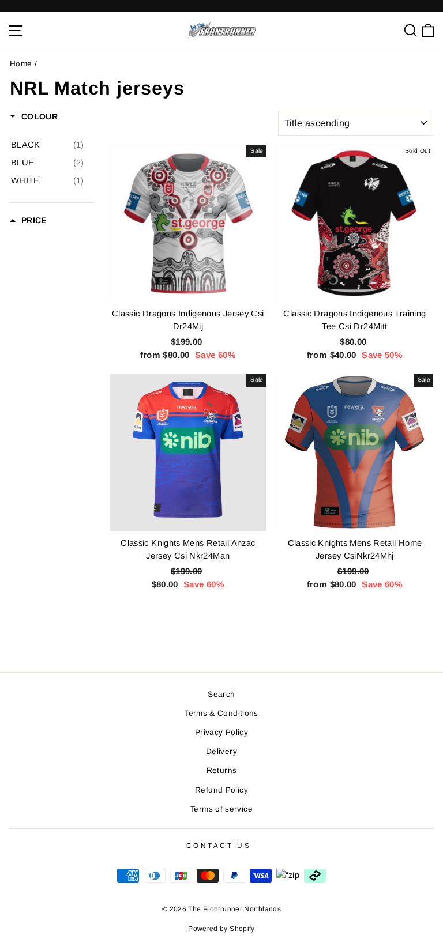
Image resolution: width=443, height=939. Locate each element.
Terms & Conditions (221, 713)
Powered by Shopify (221, 929)
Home (21, 63)
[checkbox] (47, 145)
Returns (222, 770)
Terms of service (221, 809)
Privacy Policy (221, 732)
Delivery (221, 751)
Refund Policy (221, 790)
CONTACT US (218, 845)
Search (221, 694)
